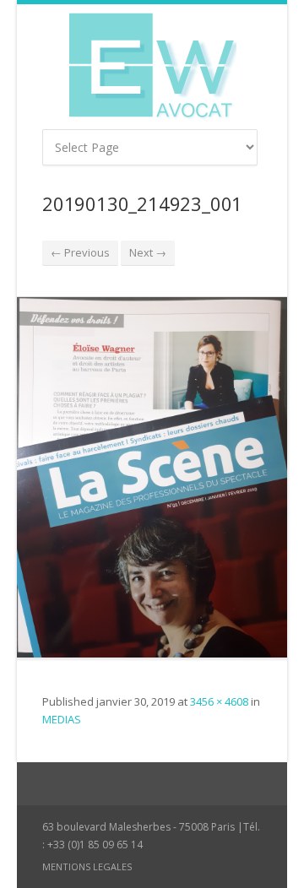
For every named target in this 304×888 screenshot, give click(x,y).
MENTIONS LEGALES (87, 866)
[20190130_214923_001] (152, 477)
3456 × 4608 (219, 701)
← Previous (80, 252)
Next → (147, 252)
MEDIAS (61, 719)
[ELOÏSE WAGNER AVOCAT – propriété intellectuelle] (152, 66)
